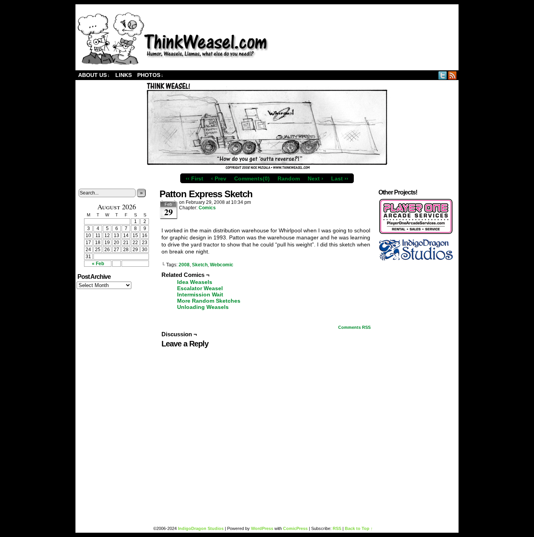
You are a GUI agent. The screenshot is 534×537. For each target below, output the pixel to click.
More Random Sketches (208, 301)
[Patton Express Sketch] (267, 168)
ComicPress (295, 528)
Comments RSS (354, 327)
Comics (207, 208)
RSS (452, 75)
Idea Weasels (194, 282)
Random (289, 178)
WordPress (262, 528)
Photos (150, 75)
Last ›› (339, 178)
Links (123, 75)
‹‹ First (194, 178)
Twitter (443, 75)
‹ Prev (218, 178)
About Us (94, 75)
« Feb (98, 263)
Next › (315, 178)
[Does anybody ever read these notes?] (173, 63)
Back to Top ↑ (359, 528)
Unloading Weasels (203, 307)
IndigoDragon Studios (201, 528)
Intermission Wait (200, 294)
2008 (184, 265)
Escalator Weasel (200, 288)
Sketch (200, 265)
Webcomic (221, 265)
